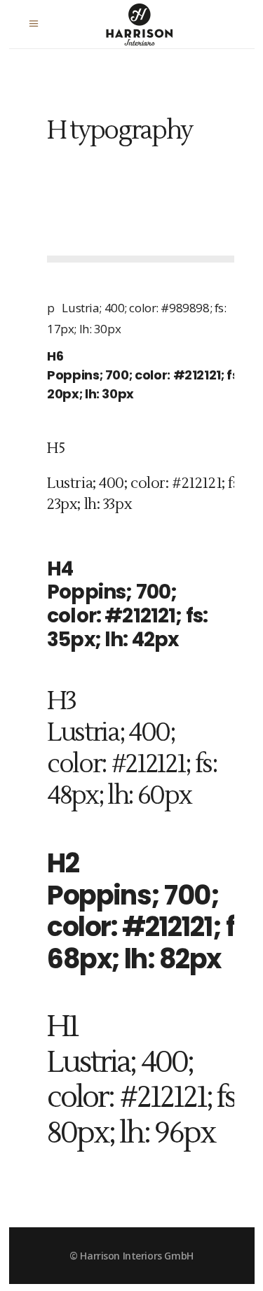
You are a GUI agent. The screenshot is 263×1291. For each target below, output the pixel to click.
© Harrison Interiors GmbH (131, 1255)
